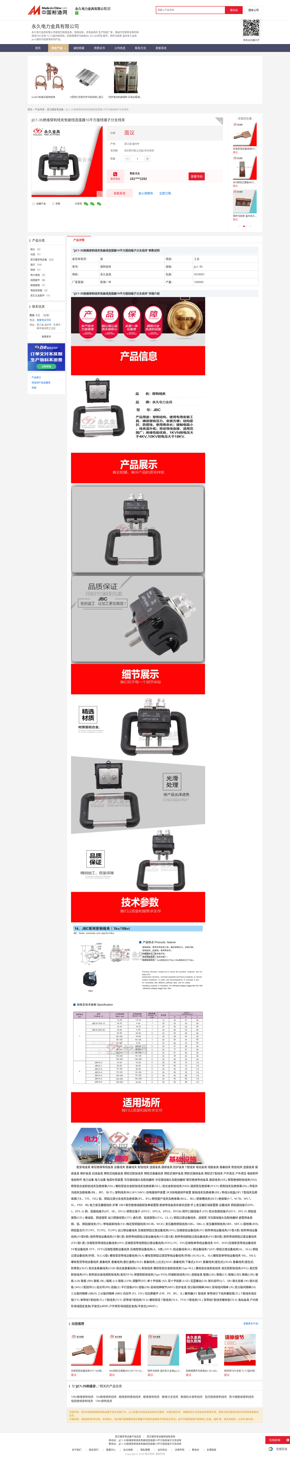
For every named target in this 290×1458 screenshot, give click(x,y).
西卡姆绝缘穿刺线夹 (241, 1397)
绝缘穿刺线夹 (151, 1397)
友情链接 (211, 1449)
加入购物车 (145, 193)
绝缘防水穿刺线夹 (192, 1397)
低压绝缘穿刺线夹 (216, 1397)
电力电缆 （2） (38, 275)
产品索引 (36, 377)
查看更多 (46, 336)
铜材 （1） (36, 270)
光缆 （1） (36, 254)
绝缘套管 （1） (38, 285)
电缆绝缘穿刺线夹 (82, 1401)
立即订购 (165, 193)
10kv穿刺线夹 (103, 1401)
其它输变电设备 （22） (42, 259)
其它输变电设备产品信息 (128, 1436)
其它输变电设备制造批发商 (161, 1436)
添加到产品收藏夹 (41, 382)
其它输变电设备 (55, 109)
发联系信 (119, 193)
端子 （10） (36, 264)
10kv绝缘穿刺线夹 (82, 1397)
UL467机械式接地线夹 (43, 97)
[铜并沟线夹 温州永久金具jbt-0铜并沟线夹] (245, 201)
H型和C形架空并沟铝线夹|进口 (86, 97)
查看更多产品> (251, 1323)
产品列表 (39, 109)
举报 (57, 203)
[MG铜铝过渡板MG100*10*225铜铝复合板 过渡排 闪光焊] (245, 168)
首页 (30, 109)
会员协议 (162, 1449)
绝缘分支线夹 (170, 1397)
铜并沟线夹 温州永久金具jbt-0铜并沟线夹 (254, 216)
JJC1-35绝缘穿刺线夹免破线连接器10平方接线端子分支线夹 (150, 1440)
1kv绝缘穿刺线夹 (106, 1397)
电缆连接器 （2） (39, 290)
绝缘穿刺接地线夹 (130, 1397)
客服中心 (111, 1449)
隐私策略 (145, 1449)
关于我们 (76, 1449)
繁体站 (195, 1449)
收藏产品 (41, 203)
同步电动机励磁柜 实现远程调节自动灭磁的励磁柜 (135, 97)
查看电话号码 (44, 320)
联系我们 (93, 1449)
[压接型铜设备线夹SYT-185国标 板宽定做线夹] (245, 134)
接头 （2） (36, 249)
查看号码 (197, 176)
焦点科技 (149, 1454)
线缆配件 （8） (38, 280)
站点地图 (128, 1449)
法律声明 (179, 1449)
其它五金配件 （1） (40, 295)
